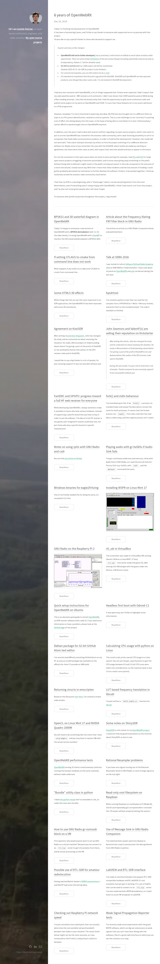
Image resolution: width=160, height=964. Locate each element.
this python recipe (67, 799)
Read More (64, 247)
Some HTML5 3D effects (69, 293)
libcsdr (109, 705)
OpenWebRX (121, 271)
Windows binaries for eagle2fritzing (76, 488)
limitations (94, 59)
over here (79, 696)
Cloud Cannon (37, 952)
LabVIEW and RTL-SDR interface (126, 870)
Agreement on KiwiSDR (68, 329)
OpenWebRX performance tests (73, 760)
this (134, 157)
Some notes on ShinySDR (122, 723)
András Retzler (25, 29)
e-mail (106, 73)
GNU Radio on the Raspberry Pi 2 (74, 549)
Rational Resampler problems (124, 760)
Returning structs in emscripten (74, 689)
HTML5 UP (25, 952)
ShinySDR (110, 730)
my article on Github (73, 458)
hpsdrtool (112, 293)
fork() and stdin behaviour (122, 396)
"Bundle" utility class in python (73, 792)
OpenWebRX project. (141, 730)
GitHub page (59, 627)
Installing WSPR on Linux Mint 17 (126, 488)
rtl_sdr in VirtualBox (118, 549)
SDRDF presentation (90, 881)
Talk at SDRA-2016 (117, 257)
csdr (132, 271)
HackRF (96, 235)
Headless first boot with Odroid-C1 (127, 605)
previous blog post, (76, 335)
